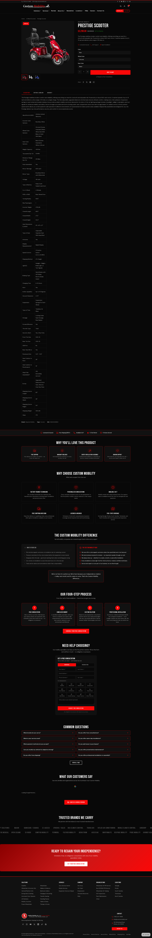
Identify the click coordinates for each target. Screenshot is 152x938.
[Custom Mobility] (36, 6)
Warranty (49, 93)
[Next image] (71, 47)
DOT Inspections (100, 893)
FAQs (79, 896)
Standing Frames (44, 899)
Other (98, 899)
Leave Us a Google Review (77, 802)
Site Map (128, 934)
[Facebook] (117, 1)
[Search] (120, 6)
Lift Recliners (25, 899)
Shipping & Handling (38, 93)
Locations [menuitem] (79, 11)
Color (79, 49)
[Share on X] (87, 82)
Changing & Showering (46, 893)
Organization (85, 665)
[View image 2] (31, 77)
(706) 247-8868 (27, 1)
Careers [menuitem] (92, 11)
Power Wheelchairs (27, 904)
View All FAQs (76, 762)
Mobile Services (63, 888)
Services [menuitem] (45, 11)
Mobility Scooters (26, 901)
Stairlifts (24, 885)
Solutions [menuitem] (37, 11)
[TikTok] (125, 1)
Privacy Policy (86, 934)
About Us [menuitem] (61, 11)
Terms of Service (95, 934)
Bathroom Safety (45, 891)
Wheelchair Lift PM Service (103, 885)
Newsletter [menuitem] (70, 11)
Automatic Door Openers (28, 896)
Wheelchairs (43, 885)
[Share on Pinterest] (90, 82)
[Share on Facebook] (83, 82)
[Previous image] (24, 47)
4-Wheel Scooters (31, 18)
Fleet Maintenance (101, 896)
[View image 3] (37, 77)
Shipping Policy (121, 934)
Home (23, 18)
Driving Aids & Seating (27, 893)
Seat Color (81, 63)
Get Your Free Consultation (76, 864)
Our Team (80, 888)
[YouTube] (121, 1)
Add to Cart (110, 72)
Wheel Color (81, 56)
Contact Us (119, 928)
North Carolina (119, 896)
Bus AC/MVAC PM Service (103, 888)
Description (26, 93)
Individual (66, 665)
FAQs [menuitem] (86, 11)
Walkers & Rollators (45, 888)
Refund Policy (112, 934)
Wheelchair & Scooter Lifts (29, 888)
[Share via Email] (93, 82)
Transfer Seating (44, 896)
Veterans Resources (83, 893)
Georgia (117, 885)
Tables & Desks (44, 901)
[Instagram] (119, 1)
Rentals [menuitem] (53, 11)
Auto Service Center (64, 885)
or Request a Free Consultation (104, 76)
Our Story (80, 885)
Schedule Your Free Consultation (76, 631)
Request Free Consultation (76, 708)
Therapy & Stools (44, 904)
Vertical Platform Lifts (27, 891)
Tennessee (118, 893)
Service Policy (104, 934)
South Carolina (119, 891)
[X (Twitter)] (127, 1)
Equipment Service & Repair (66, 891)
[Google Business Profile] (129, 1)
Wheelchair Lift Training (102, 891)
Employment (81, 891)
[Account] (124, 6)
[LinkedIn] (123, 1)
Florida (116, 888)
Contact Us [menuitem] (100, 11)
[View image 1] (24, 77)
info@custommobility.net (40, 1)
